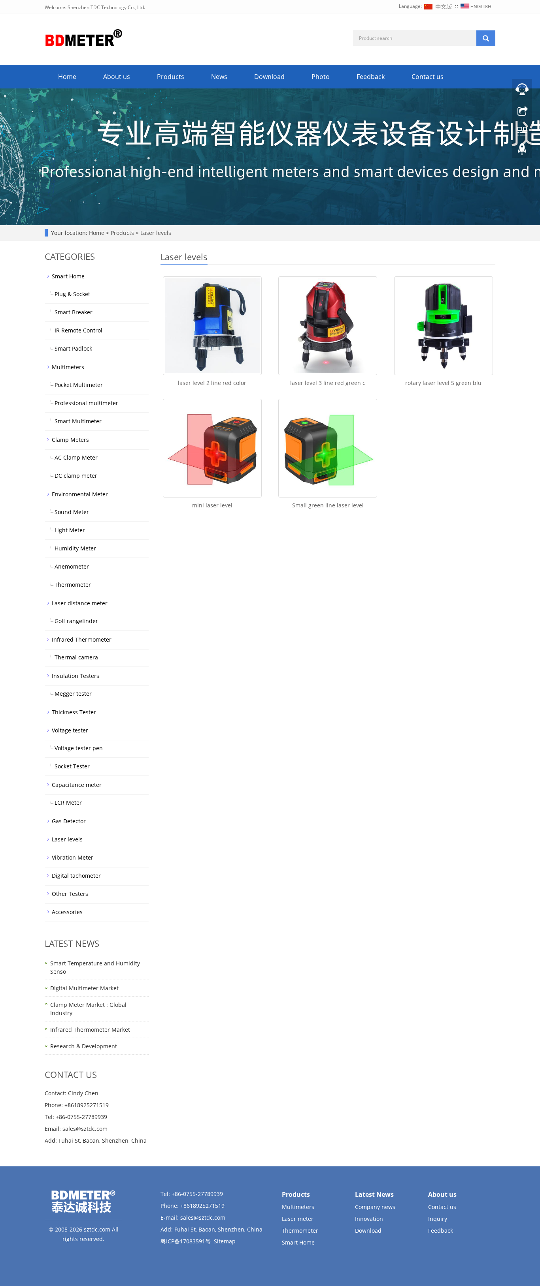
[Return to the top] (522, 151)
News (219, 76)
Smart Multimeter (78, 421)
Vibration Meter (72, 857)
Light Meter (70, 530)
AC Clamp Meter (76, 457)
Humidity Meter (75, 548)
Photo (321, 76)
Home (67, 76)
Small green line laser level (328, 505)
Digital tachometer (76, 875)
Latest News (374, 1194)
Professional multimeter (86, 403)
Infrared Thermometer (81, 639)
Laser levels (155, 233)
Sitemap (225, 1241)
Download (269, 76)
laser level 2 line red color (212, 383)
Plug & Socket (72, 294)
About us (116, 76)
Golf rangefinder (76, 621)
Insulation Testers (75, 676)
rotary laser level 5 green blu (443, 383)
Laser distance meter (80, 603)
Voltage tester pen (79, 748)
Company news (375, 1207)
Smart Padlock (73, 348)
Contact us (428, 76)
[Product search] (485, 38)
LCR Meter (68, 802)
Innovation (369, 1218)
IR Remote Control (78, 330)
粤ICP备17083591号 (185, 1241)
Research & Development (83, 1046)
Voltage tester (70, 730)
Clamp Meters (70, 439)
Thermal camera (76, 657)
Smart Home (68, 276)
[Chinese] (438, 6)
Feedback (371, 76)
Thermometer (73, 584)
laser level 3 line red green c (327, 383)
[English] (476, 6)
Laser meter (297, 1218)
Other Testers (70, 893)
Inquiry (437, 1218)
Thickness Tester (74, 712)
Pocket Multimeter (79, 385)
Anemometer (72, 566)
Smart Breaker (74, 312)
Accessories (67, 912)
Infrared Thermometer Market (90, 1029)
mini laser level (212, 505)
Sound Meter (72, 512)
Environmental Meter (80, 494)
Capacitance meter (77, 784)
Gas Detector (69, 821)
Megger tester (73, 693)
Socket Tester (72, 766)
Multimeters (68, 367)
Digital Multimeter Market (84, 988)
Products (170, 76)
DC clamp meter (76, 475)
